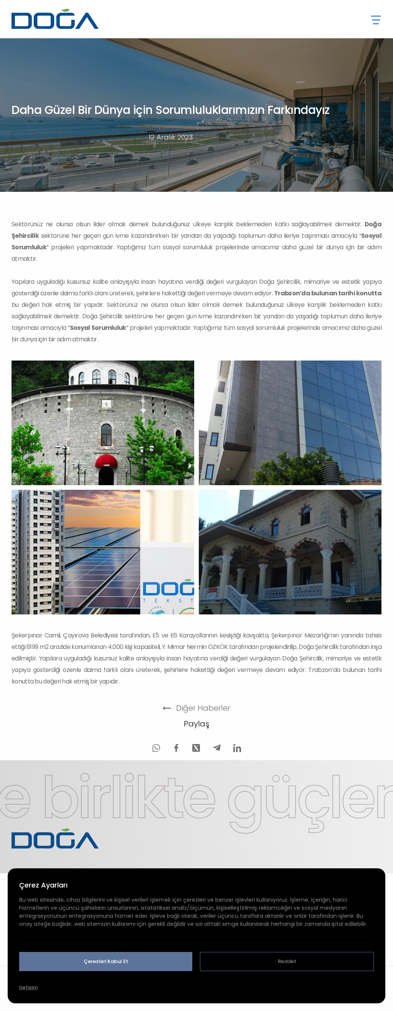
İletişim (28, 987)
